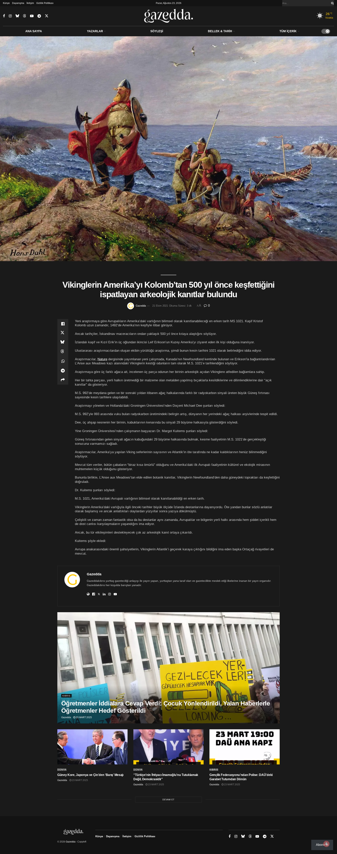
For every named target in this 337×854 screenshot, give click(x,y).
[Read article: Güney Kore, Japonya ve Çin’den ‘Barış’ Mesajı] (92, 746)
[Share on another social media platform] (62, 380)
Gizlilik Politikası (44, 3)
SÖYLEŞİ (156, 31)
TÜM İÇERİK (288, 31)
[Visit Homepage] (168, 16)
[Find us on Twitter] (46, 16)
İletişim (30, 3)
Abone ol (322, 844)
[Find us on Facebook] (4, 16)
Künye (6, 3)
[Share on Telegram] (62, 370)
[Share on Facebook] (62, 323)
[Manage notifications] (326, 844)
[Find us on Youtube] (32, 16)
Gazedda (141, 305)
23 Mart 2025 (83, 717)
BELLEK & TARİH (220, 31)
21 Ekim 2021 (160, 305)
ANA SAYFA (33, 31)
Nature (102, 359)
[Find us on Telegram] (39, 16)
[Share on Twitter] (62, 333)
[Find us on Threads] (24, 16)
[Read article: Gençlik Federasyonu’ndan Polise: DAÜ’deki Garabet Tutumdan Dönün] (244, 746)
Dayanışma (18, 3)
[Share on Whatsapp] (62, 361)
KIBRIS (66, 696)
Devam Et (168, 799)
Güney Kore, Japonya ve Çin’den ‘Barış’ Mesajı (90, 775)
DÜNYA (62, 770)
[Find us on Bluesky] (17, 16)
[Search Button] (331, 3)
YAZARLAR (95, 31)
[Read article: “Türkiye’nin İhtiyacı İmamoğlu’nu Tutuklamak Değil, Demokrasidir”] (168, 746)
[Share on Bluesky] (62, 342)
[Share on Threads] (62, 352)
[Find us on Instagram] (10, 16)
